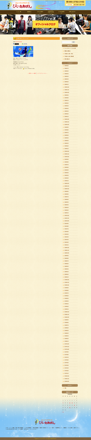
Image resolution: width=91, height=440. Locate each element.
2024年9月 (66, 127)
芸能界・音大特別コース (44, 427)
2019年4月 (66, 301)
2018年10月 (66, 317)
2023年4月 (66, 172)
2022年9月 (66, 191)
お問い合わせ (72, 12)
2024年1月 (66, 148)
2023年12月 (66, 151)
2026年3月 (66, 79)
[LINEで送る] (24, 43)
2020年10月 (66, 252)
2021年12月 (66, 215)
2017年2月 (66, 370)
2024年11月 (66, 121)
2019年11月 (66, 282)
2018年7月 (66, 325)
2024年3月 (66, 143)
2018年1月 (66, 341)
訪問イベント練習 (32, 73)
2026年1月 (66, 84)
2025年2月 (66, 113)
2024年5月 (66, 137)
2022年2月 (66, 210)
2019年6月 (66, 295)
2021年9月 (66, 223)
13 (72, 402)
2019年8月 (66, 290)
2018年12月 (66, 311)
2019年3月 (66, 303)
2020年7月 (66, 260)
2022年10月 (66, 188)
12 (69, 402)
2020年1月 (66, 277)
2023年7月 (66, 164)
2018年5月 (66, 330)
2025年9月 (66, 95)
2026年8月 (66, 65)
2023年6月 (66, 167)
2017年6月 (66, 359)
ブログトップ (70, 38)
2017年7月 (66, 357)
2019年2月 (66, 306)
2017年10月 (66, 349)
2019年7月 (66, 293)
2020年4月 (66, 269)
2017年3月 (66, 368)
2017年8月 (66, 354)
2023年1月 (66, 180)
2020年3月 (66, 271)
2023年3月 (66, 175)
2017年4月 (66, 365)
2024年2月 (66, 145)
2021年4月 (66, 236)
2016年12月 (66, 376)
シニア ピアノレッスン (42, 73)
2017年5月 (66, 362)
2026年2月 (66, 81)
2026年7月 (66, 68)
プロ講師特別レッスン (58, 427)
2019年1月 (66, 309)
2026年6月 (66, 71)
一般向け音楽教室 (35, 427)
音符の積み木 (67, 59)
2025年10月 (66, 92)
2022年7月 (66, 196)
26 (69, 407)
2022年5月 (66, 202)
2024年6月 (66, 135)
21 (74, 405)
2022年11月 (66, 186)
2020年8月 (66, 258)
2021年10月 (66, 220)
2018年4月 (66, 333)
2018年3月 (66, 335)
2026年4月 (66, 76)
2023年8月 (66, 162)
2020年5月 (66, 266)
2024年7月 (66, 132)
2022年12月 (66, 183)
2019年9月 (66, 287)
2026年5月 (66, 73)
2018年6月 (66, 327)
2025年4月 (66, 108)
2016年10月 (66, 381)
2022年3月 (66, 207)
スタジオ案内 (40, 12)
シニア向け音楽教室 (27, 427)
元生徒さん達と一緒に (68, 53)
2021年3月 (66, 239)
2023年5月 (66, 170)
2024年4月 (66, 140)
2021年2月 (66, 242)
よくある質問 (61, 12)
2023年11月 (66, 153)
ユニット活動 (51, 427)
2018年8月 (66, 322)
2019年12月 (66, 279)
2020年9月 (66, 255)
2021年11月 (66, 218)
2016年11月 (66, 378)
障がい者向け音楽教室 (19, 427)
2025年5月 (66, 105)
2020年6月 (66, 263)
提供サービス (76, 427)
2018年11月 (66, 314)
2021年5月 (66, 234)
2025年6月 (66, 103)
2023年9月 (66, 159)
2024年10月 (66, 124)
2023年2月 (66, 178)
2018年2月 (66, 338)
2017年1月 (66, 373)
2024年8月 (66, 129)
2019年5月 (66, 298)
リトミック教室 (11, 427)
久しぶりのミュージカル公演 (70, 48)
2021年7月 (66, 228)
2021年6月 (66, 231)
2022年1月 (66, 212)
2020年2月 (66, 274)
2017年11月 (66, 346)
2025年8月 (66, 97)
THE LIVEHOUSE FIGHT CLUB (51, 12)
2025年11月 (66, 89)
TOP (7, 427)
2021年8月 (66, 226)
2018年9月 (66, 319)
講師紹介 (29, 12)
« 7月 (63, 412)
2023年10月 (66, 156)
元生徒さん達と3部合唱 (69, 56)
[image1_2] (23, 56)
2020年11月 (66, 250)
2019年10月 (66, 285)
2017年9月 (66, 351)
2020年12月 (66, 247)
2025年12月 (66, 87)
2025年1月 (66, 116)
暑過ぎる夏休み (67, 50)
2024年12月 (66, 119)
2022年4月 (66, 204)
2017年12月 (66, 343)
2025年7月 (66, 100)
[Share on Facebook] (13, 43)
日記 (65, 388)
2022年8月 (66, 194)
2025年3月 (66, 111)
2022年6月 (66, 199)
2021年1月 (66, 244)
